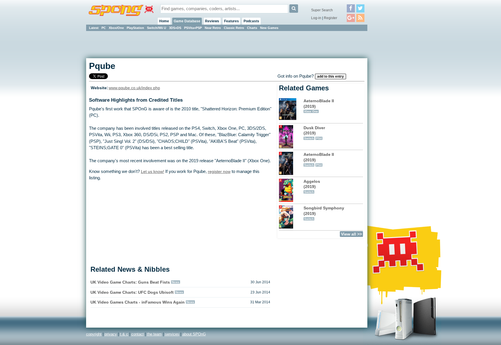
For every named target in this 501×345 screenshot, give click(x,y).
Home (164, 21)
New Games (269, 28)
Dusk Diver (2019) (314, 132)
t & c (124, 334)
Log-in (316, 18)
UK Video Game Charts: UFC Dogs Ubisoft (132, 292)
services (172, 334)
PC (103, 28)
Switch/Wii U (156, 28)
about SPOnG (194, 334)
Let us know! (152, 171)
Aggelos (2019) (312, 186)
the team (154, 334)
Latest (94, 28)
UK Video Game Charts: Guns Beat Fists (130, 282)
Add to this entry (330, 76)
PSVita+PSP (193, 28)
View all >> (351, 234)
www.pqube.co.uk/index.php (134, 88)
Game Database (187, 21)
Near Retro (213, 28)
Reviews (212, 21)
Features (231, 21)
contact (137, 334)
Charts (252, 28)
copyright (93, 334)
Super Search (322, 10)
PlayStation (135, 28)
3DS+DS (175, 28)
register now (219, 171)
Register (330, 18)
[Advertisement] (393, 119)
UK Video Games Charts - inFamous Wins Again (137, 302)
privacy (111, 334)
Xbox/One (116, 28)
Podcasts (251, 21)
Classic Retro (234, 28)
